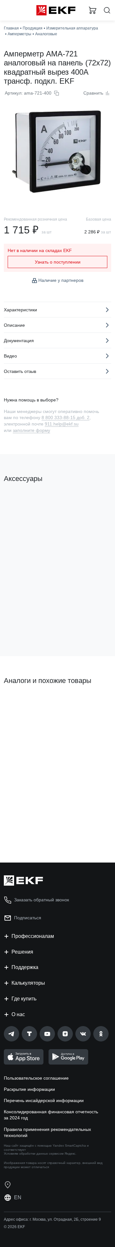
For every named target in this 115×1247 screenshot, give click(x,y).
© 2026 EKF (14, 1227)
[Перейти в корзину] (93, 10)
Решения (22, 952)
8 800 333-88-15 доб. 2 (65, 417)
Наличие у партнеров (60, 280)
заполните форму (31, 430)
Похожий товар (22, 702)
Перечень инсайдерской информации (44, 1100)
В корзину (29, 831)
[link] (11, 1033)
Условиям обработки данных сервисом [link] (34, 1153)
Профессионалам (33, 936)
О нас (18, 1014)
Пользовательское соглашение (36, 1078)
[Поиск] (107, 10)
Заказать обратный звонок (41, 899)
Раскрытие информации (29, 1089)
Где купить (24, 998)
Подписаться (28, 625)
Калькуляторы (28, 983)
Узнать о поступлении (57, 262)
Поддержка (25, 967)
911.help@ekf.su (62, 423)
